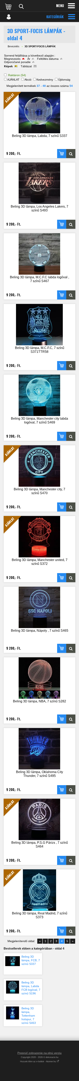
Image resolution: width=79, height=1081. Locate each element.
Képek (8, 66)
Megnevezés (12, 58)
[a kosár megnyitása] (9, 6)
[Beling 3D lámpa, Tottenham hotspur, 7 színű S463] (12, 1012)
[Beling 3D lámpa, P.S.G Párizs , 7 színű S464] (70, 860)
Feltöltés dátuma (48, 58)
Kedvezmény (44, 79)
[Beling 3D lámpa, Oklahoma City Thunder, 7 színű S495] (39, 748)
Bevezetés (13, 46)
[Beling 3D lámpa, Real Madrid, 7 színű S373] (70, 931)
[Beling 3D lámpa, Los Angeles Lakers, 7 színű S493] (39, 183)
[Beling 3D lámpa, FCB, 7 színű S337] (12, 961)
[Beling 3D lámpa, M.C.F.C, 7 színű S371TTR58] (39, 324)
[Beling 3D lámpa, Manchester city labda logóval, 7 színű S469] (39, 395)
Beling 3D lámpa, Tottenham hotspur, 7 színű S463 (28, 1015)
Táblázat (26, 66)
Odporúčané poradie (17, 62)
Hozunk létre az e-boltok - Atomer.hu (38, 1061)
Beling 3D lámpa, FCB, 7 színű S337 (30, 960)
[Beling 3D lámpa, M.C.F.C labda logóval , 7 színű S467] (39, 254)
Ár (28, 58)
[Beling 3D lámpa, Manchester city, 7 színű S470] (70, 507)
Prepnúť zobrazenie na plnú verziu (39, 1053)
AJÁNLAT (13, 79)
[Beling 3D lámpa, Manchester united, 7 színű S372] (70, 577)
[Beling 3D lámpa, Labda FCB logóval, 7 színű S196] (12, 987)
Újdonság (64, 79)
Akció (28, 79)
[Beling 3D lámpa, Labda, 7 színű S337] (70, 153)
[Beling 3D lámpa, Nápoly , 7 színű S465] (39, 607)
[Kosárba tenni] (61, 153)
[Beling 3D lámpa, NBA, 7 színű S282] (39, 678)
